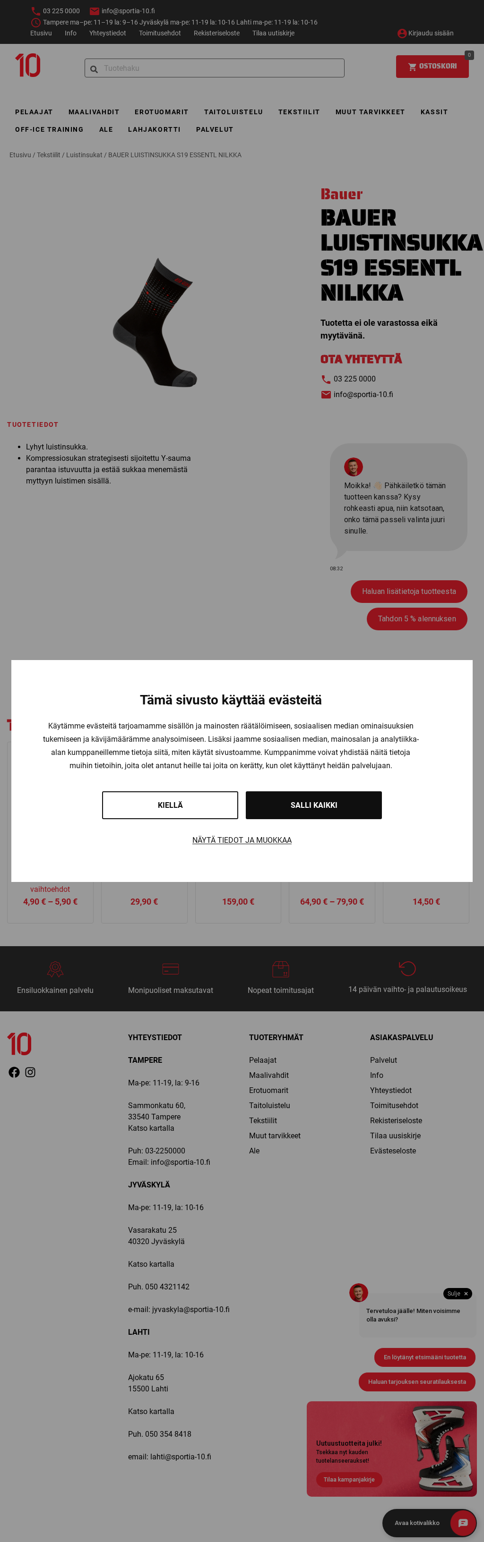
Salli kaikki (314, 805)
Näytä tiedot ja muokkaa (242, 840)
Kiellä (170, 805)
